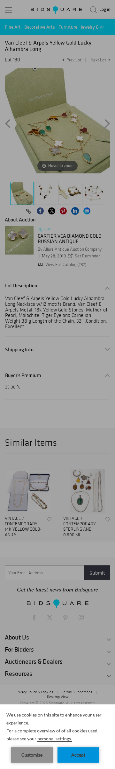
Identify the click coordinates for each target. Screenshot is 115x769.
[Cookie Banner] (57, 736)
